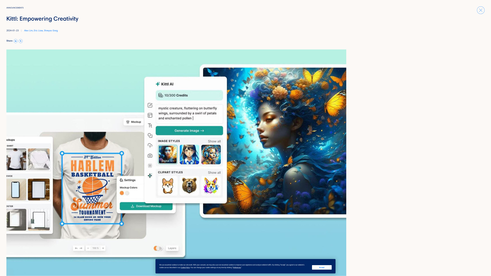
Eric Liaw (38, 31)
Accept (322, 267)
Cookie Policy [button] (185, 267)
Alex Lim (28, 31)
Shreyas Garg (51, 31)
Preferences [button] (237, 267)
